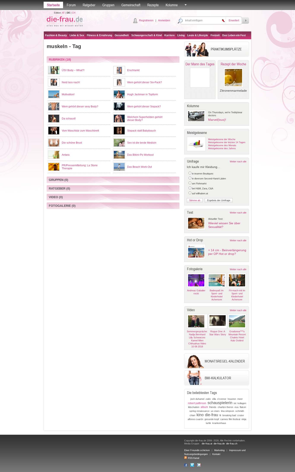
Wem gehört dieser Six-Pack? (144, 82)
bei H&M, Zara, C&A (202, 188)
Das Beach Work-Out (139, 166)
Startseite (53, 5)
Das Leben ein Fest (234, 35)
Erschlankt (133, 70)
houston (232, 399)
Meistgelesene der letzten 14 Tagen (226, 142)
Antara (66, 154)
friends (212, 407)
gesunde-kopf (212, 419)
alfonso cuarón (195, 419)
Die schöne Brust (72, 142)
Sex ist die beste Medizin (141, 142)
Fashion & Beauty (56, 35)
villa (214, 399)
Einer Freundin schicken (197, 450)
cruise (240, 415)
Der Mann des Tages (200, 64)
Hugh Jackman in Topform (142, 94)
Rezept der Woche (233, 64)
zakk (208, 399)
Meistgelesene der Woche (221, 139)
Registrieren (146, 20)
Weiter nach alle (238, 161)
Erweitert (234, 20)
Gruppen (108, 5)
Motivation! (68, 94)
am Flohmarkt (199, 183)
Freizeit (215, 35)
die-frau (211, 415)
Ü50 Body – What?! (73, 70)
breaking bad (229, 415)
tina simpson (227, 411)
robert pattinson (197, 403)
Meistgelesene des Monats (222, 145)
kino (200, 415)
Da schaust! (69, 118)
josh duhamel (197, 399)
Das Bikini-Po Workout (140, 154)
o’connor (221, 399)
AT (63, 12)
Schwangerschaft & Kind (146, 35)
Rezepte (153, 5)
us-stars (215, 411)
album (204, 407)
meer (240, 399)
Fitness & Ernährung (99, 35)
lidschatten (193, 407)
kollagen (242, 403)
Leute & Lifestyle (197, 35)
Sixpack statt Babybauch (141, 130)
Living (181, 35)
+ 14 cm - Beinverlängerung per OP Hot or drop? (227, 252)
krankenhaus (219, 423)
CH (73, 12)
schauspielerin (220, 403)
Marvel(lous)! (217, 119)
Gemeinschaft (130, 5)
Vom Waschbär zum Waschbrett (80, 130)
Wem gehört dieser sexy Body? (80, 106)
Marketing (219, 450)
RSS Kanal (193, 458)
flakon (243, 407)
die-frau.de (219, 443)
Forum (71, 5)
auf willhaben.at (200, 193)
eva (236, 407)
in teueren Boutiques (202, 173)
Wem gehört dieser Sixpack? (144, 106)
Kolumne (172, 5)
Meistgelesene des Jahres (222, 148)
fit (220, 415)
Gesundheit (122, 35)
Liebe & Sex (77, 35)
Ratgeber (89, 5)
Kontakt (216, 454)
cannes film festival (230, 419)
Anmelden (164, 20)
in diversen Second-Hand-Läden (209, 178)
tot (235, 403)
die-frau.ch (231, 443)
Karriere (169, 35)
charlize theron (225, 407)
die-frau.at (207, 443)
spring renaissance (199, 411)
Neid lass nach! (71, 82)
